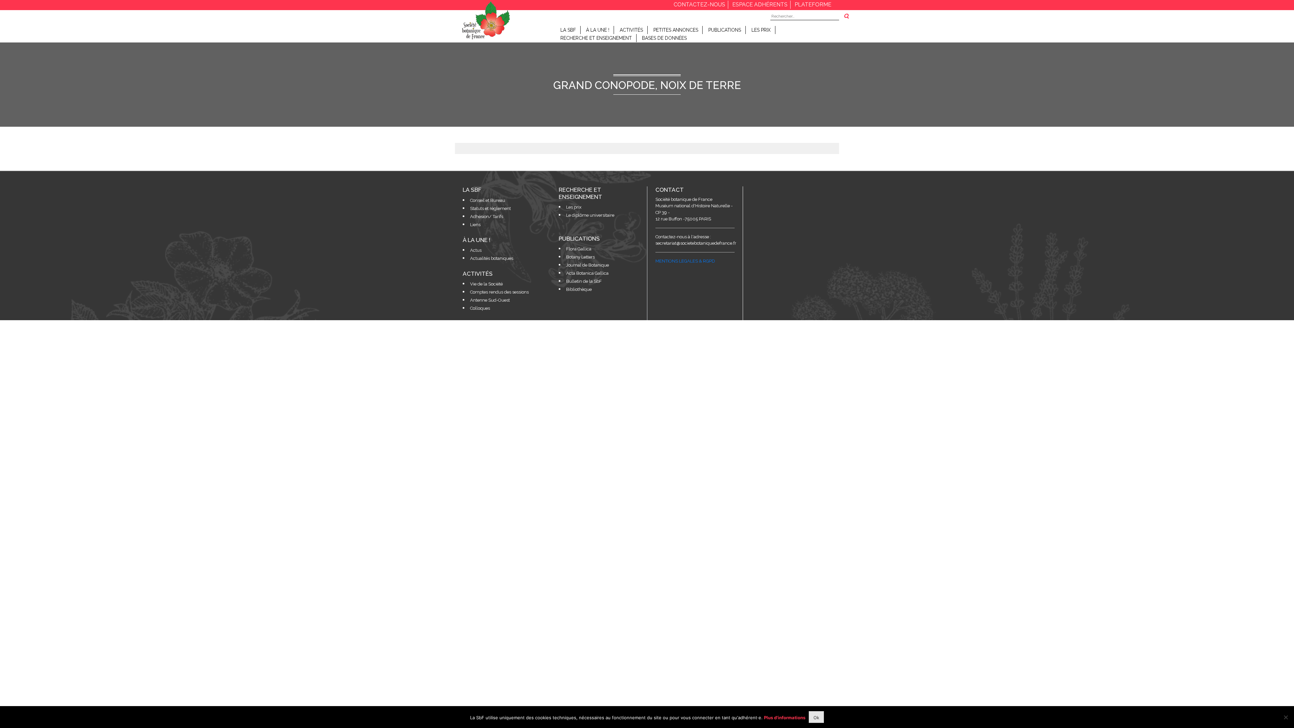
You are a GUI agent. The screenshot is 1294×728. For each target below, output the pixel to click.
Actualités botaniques (491, 258)
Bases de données (664, 38)
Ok (816, 717)
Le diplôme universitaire (590, 215)
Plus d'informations (784, 717)
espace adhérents (760, 4)
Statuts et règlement (490, 208)
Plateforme (813, 4)
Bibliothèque (579, 289)
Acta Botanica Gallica (587, 273)
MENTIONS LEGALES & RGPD (685, 261)
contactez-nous (699, 4)
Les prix (761, 30)
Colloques (480, 308)
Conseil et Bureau (487, 200)
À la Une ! (597, 30)
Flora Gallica (578, 248)
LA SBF (568, 30)
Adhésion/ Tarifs (486, 216)
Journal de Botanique (587, 265)
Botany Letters (580, 257)
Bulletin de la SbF (584, 281)
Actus (476, 250)
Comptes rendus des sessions (499, 292)
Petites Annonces (675, 30)
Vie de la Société (486, 283)
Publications (724, 30)
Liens (475, 224)
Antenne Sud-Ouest (490, 300)
